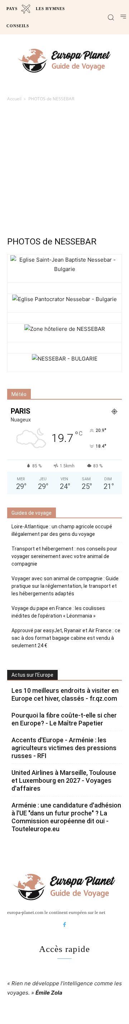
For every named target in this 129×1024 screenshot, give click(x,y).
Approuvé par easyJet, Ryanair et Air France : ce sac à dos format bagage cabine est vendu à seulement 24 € (65, 638)
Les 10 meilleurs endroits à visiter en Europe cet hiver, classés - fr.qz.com (65, 694)
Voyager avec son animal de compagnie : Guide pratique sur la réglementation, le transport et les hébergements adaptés (65, 586)
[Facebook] (64, 925)
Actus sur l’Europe (32, 675)
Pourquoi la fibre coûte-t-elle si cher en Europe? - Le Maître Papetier (64, 719)
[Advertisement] (64, 170)
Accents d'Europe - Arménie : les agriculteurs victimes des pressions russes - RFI (63, 747)
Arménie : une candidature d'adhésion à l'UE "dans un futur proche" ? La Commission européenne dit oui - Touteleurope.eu (66, 817)
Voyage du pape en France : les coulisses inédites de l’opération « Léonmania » (58, 612)
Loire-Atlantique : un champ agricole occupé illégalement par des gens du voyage (61, 530)
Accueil (14, 99)
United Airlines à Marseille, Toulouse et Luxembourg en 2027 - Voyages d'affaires (63, 780)
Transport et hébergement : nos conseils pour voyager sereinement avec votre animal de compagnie (64, 556)
